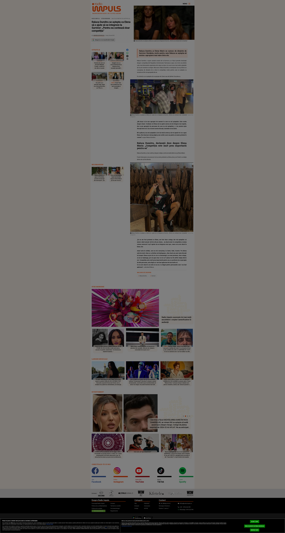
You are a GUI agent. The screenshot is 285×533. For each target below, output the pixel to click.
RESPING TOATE (254, 530)
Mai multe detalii (49, 524)
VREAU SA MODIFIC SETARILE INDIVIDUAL (254, 526)
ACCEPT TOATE (254, 521)
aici (106, 527)
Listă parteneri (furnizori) (126, 526)
